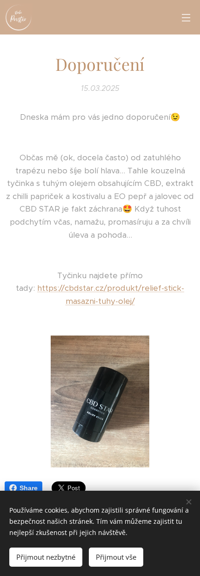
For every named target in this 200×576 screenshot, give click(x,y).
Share (29, 488)
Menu (186, 17)
